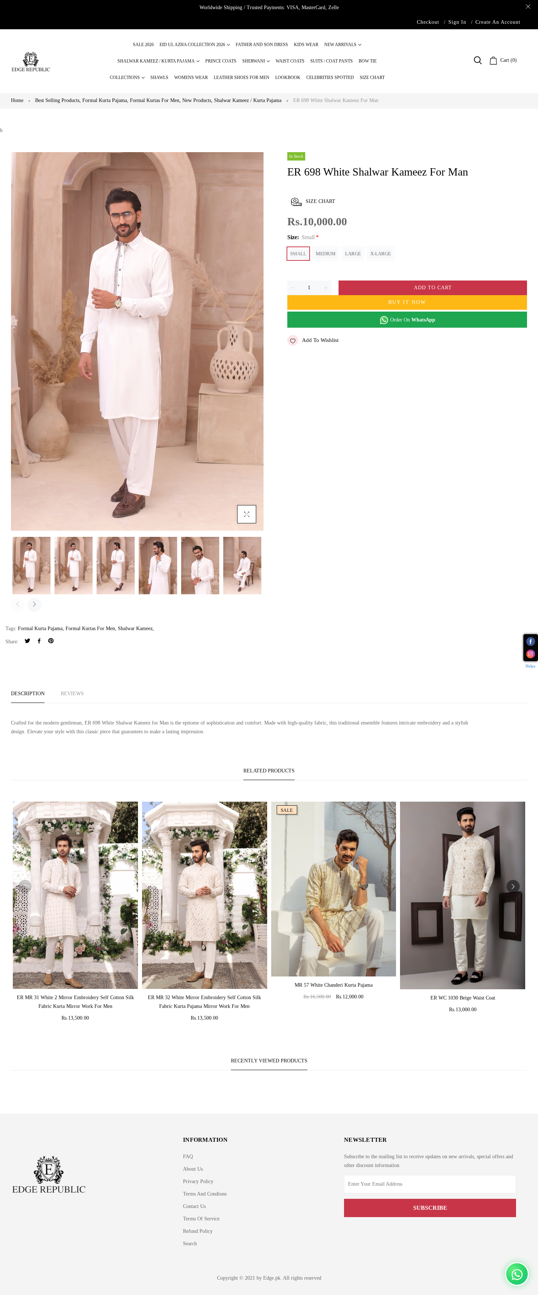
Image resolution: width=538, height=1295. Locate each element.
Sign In (457, 22)
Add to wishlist (320, 340)
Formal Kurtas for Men (155, 100)
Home (17, 100)
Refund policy (198, 1231)
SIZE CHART (320, 201)
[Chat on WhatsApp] (517, 1274)
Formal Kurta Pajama (105, 100)
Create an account (497, 22)
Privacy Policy (198, 1181)
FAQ (188, 1156)
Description (28, 693)
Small (298, 253)
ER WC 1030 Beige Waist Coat (462, 998)
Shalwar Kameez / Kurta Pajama (247, 100)
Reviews (72, 693)
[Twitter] (27, 641)
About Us (193, 1169)
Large (353, 253)
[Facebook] (39, 641)
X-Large (380, 253)
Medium (326, 253)
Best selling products (58, 100)
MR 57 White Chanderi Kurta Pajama (334, 985)
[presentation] (18, 605)
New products (197, 100)
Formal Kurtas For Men (90, 628)
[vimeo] (51, 641)
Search (190, 1243)
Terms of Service (201, 1218)
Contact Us (194, 1206)
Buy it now (407, 302)
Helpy (531, 666)
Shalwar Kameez (135, 628)
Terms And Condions (205, 1194)
